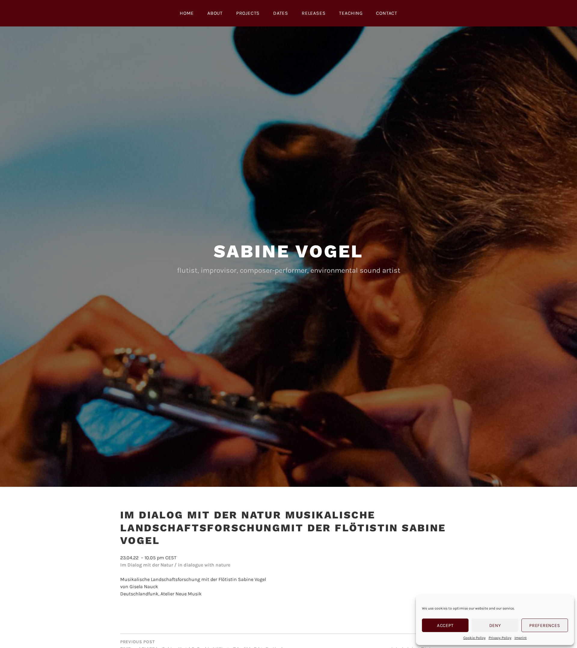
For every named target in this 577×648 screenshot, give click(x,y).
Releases (313, 13)
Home (187, 13)
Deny (495, 625)
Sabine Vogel (289, 251)
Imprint (520, 638)
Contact (386, 13)
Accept (445, 625)
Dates (280, 13)
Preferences (544, 625)
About (215, 13)
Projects (248, 13)
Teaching (350, 13)
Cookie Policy (474, 638)
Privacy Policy (500, 638)
